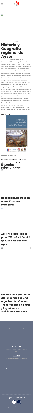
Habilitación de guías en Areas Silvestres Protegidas (15, 201)
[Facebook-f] (14, 402)
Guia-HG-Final (5, 114)
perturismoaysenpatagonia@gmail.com (16, 358)
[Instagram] (19, 402)
